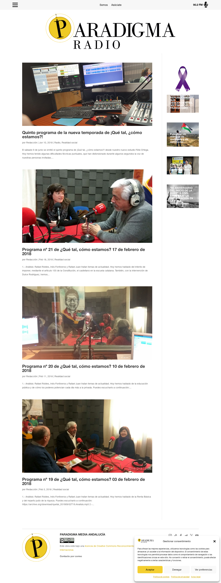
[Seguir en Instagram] (170, 536)
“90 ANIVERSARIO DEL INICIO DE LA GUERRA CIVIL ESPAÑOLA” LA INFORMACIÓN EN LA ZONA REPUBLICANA (181, 196)
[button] (214, 541)
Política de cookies (161, 577)
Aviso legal (195, 577)
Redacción (31, 142)
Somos (104, 4)
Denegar (177, 569)
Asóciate (116, 4)
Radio (57, 142)
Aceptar (150, 569)
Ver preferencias (203, 569)
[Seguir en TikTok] (175, 536)
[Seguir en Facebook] (181, 536)
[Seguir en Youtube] (197, 536)
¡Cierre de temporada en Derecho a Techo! (180, 167)
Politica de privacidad (180, 577)
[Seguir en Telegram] (186, 536)
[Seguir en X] (191, 536)
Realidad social (69, 142)
